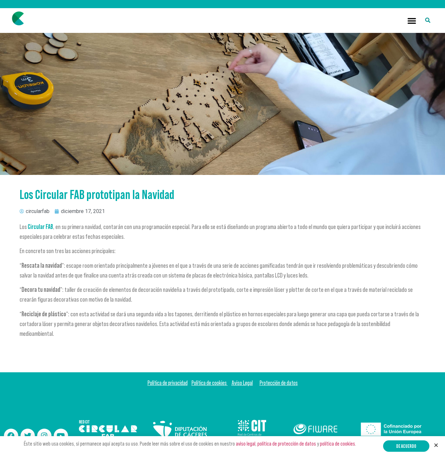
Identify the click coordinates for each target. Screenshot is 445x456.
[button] (412, 20)
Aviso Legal (242, 382)
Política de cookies (210, 382)
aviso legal (245, 443)
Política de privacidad (168, 382)
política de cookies (337, 443)
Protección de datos (279, 382)
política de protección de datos (286, 443)
